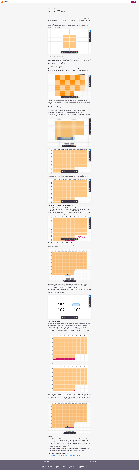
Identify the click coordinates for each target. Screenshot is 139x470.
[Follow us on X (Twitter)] (90, 462)
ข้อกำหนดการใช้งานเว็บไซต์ (71, 467)
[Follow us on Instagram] (94, 462)
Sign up (133, 1)
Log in (128, 1)
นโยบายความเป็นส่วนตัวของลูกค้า (47, 467)
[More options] (137, 1)
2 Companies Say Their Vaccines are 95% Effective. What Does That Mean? (65, 455)
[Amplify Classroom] (1, 1)
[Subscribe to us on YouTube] (96, 462)
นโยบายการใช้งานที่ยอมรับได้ (60, 467)
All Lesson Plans (53, 9)
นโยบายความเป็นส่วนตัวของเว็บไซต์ (84, 467)
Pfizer (49, 19)
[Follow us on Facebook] (92, 462)
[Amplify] (45, 462)
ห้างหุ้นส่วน (94, 467)
